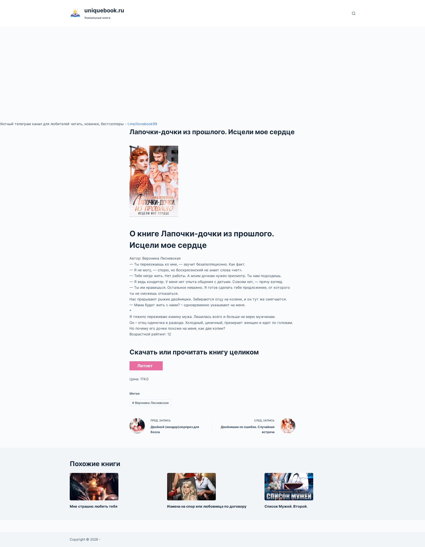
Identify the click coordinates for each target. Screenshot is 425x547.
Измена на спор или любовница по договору (206, 506)
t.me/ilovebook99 (142, 124)
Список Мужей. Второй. (286, 506)
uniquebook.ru (104, 10)
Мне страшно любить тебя (93, 506)
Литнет (145, 365)
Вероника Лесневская (150, 403)
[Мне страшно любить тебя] (94, 486)
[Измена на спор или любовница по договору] (191, 486)
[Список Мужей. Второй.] (289, 486)
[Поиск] (353, 13)
